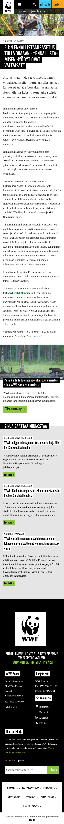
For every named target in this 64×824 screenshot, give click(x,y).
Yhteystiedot (47, 797)
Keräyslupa (49, 788)
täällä (32, 819)
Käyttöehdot (14, 797)
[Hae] (34, 4)
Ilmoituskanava (31, 806)
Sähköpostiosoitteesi (18, 769)
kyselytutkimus (20, 293)
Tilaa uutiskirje (14, 409)
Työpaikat (31, 797)
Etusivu (22, 11)
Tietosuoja (12, 788)
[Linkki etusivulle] (8, 7)
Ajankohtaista (37, 11)
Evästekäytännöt (30, 788)
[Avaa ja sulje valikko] (19, 4)
